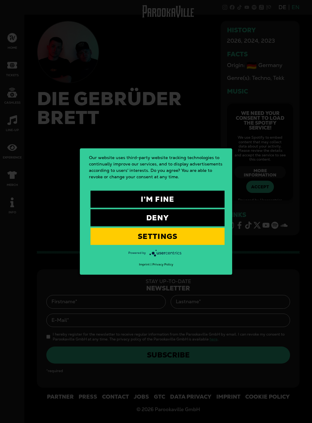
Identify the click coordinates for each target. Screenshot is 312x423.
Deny (157, 217)
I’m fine (158, 199)
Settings (158, 236)
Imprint (144, 264)
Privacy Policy (162, 264)
